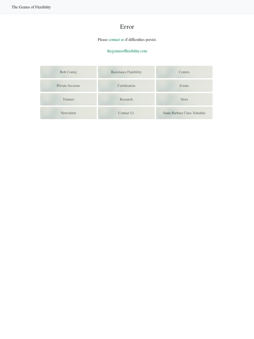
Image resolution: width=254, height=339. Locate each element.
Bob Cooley (68, 71)
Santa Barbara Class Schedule (184, 112)
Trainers (68, 99)
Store (184, 99)
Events (184, 85)
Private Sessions (68, 85)
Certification (126, 85)
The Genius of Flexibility (31, 6)
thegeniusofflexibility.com (127, 50)
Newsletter (68, 112)
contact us (116, 39)
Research (126, 99)
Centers (184, 71)
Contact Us (126, 112)
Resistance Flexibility (126, 71)
